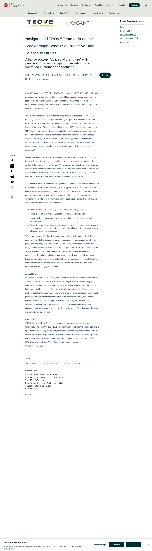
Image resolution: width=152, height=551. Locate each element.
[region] (76, 545)
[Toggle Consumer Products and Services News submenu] (41, 13)
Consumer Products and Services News (33, 13)
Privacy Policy (9, 548)
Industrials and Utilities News (98, 13)
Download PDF (126, 31)
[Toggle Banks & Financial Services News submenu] (74, 13)
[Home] (14, 5)
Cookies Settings (99, 545)
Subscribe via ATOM (129, 38)
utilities (66, 363)
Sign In (122, 5)
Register (134, 5)
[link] (62, 5)
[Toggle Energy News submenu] (57, 13)
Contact (28, 394)
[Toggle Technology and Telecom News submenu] (123, 13)
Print (122, 27)
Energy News (49, 13)
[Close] (148, 544)
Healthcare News (82, 13)
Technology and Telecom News (115, 13)
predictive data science (52, 363)
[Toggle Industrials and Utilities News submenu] (107, 13)
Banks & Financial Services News (65, 13)
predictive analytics (33, 363)
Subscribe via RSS (128, 34)
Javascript (125, 42)
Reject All (116, 545)
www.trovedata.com (33, 346)
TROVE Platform (75, 123)
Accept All (134, 545)
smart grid (76, 363)
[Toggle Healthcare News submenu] (90, 13)
